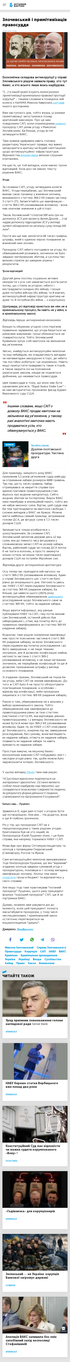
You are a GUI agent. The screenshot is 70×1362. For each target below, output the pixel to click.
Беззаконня (46, 963)
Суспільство (52, 959)
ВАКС (62, 951)
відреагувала (29, 155)
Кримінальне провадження (39, 955)
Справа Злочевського (51, 947)
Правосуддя (13, 951)
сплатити (9, 877)
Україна (10, 959)
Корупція (31, 951)
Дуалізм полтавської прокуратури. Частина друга (47, 453)
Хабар (9, 963)
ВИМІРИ (10, 445)
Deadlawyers (25, 929)
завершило (55, 596)
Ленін (30, 772)
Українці (24, 959)
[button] (14, 941)
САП (43, 951)
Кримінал (11, 955)
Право (20, 963)
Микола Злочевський (19, 947)
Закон (32, 963)
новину (59, 123)
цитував (58, 102)
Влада (37, 959)
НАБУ (52, 951)
